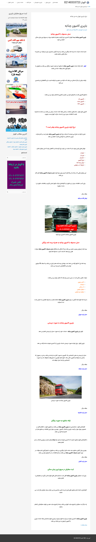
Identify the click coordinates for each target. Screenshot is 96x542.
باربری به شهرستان (38, 2)
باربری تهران (48, 2)
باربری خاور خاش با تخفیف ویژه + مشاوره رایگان (16, 142)
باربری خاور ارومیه (23, 144)
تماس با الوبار (11, 2)
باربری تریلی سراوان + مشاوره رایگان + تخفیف (17, 147)
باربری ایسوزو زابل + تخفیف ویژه (20, 149)
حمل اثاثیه (29, 2)
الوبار (85, 66)
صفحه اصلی (55, 2)
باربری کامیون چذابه (76, 26)
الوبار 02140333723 (75, 2)
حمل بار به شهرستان (83, 30)
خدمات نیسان (20, 2)
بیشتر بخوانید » (83, 525)
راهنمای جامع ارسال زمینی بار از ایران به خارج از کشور (17, 139)
